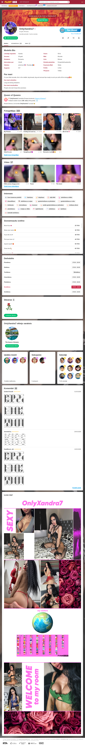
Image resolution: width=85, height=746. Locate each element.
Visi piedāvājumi (31, 5)
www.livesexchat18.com (24, 739)
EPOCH (58, 739)
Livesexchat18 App (52, 5)
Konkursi (40, 5)
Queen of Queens (40, 98)
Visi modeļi (4, 5)
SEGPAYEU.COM (64, 739)
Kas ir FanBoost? (76, 33)
